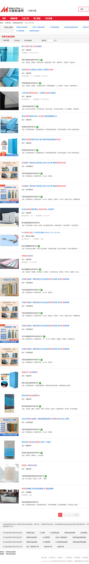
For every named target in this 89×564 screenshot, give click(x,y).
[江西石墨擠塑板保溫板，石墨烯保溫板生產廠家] (9, 101)
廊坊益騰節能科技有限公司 (30, 269)
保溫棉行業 (60, 547)
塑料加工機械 (30, 236)
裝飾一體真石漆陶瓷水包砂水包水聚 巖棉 (44, 163)
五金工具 (25, 18)
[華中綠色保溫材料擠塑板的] (9, 450)
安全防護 (48, 18)
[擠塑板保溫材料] (9, 264)
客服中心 (61, 558)
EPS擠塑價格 (20, 31)
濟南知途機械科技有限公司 (30, 502)
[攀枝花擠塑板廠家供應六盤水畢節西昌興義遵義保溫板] (9, 147)
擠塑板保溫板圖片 (31, 537)
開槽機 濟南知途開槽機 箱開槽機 (37, 488)
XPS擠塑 (42, 533)
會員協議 (85, 558)
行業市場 (32, 10)
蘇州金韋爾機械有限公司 (29, 246)
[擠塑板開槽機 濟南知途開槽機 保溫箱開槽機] (9, 496)
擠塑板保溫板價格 (21, 27)
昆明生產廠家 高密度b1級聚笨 (37, 69)
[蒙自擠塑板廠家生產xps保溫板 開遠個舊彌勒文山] (9, 124)
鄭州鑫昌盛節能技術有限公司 (31, 223)
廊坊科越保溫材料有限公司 (30, 406)
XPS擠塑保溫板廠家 (61, 542)
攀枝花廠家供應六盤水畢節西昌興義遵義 (41, 139)
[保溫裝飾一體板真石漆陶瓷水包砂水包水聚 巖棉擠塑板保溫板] (9, 170)
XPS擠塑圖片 (46, 537)
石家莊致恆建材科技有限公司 (31, 173)
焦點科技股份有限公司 (60, 561)
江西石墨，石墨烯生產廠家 (39, 93)
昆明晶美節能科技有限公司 (30, 83)
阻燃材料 (28, 446)
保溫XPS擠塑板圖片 (61, 537)
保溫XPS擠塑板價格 (38, 27)
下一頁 (76, 515)
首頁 (4, 18)
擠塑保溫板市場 (17, 23)
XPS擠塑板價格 (54, 27)
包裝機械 (28, 492)
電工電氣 (37, 18)
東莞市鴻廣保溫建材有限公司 (31, 60)
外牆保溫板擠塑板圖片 (79, 537)
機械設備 (13, 18)
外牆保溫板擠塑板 (69, 533)
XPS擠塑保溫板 (54, 533)
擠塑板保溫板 (30, 533)
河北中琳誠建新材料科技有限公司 (32, 336)
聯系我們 (52, 558)
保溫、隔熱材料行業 (32, 547)
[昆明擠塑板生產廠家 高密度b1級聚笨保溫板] (9, 77)
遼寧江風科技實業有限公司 (30, 383)
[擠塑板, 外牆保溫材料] (9, 473)
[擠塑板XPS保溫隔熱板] (9, 380)
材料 (27, 256)
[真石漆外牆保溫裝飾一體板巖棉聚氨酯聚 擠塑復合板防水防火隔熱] (9, 426)
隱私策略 (77, 558)
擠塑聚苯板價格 (34, 31)
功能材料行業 (48, 547)
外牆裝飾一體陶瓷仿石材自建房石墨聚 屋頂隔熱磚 (45, 279)
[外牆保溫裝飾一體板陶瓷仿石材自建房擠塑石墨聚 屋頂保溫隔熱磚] (9, 287)
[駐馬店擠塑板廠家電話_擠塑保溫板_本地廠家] (9, 217)
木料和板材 (29, 166)
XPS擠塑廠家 (46, 542)
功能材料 (28, 50)
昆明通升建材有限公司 (29, 127)
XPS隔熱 (29, 372)
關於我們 (44, 558)
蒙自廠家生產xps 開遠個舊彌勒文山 (39, 116)
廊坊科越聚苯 (31, 395)
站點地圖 (69, 558)
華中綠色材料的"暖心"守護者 (36, 442)
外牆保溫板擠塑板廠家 (79, 542)
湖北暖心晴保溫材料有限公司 (31, 453)
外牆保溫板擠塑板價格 (71, 27)
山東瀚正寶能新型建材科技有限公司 (33, 476)
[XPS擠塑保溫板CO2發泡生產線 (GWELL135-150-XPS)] (9, 240)
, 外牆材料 (29, 465)
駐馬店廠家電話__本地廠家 (38, 209)
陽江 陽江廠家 (32, 46)
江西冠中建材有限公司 (29, 106)
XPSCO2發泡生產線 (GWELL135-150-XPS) (41, 232)
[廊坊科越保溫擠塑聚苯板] (9, 403)
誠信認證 (6, 40)
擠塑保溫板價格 (11, 552)
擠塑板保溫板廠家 (31, 542)
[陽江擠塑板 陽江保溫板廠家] (9, 54)
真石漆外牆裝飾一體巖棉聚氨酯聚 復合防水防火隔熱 (45, 419)
